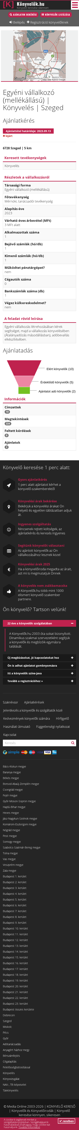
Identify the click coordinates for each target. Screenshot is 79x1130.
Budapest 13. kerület (15, 946)
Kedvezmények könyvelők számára (26, 718)
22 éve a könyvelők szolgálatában (29, 623)
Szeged (7, 1021)
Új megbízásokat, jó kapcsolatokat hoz (33, 657)
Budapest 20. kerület (15, 986)
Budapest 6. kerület (14, 905)
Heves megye (11, 813)
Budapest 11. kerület (15, 934)
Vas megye (9, 859)
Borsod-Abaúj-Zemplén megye (21, 784)
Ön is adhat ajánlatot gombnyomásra (32, 665)
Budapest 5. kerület (14, 899)
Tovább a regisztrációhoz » (25, 681)
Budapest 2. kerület (14, 882)
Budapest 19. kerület (15, 980)
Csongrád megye (13, 789)
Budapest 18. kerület (15, 975)
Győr (5, 1038)
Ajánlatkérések (34, 702)
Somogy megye (12, 841)
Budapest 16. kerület (15, 963)
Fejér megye (10, 795)
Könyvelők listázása (57, 14)
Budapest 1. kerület (14, 876)
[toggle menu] (75, 5)
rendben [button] (68, 1121)
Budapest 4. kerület (14, 894)
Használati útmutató (16, 726)
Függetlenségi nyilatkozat (53, 726)
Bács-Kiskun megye (14, 766)
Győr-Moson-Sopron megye (19, 801)
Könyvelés (9, 1073)
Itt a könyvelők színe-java (24, 673)
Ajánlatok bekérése (25, 14)
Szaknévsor (10, 702)
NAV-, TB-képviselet (14, 1084)
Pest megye (10, 836)
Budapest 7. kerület (14, 911)
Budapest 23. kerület (15, 1003)
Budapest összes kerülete (18, 1009)
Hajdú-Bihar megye (14, 807)
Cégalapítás (9, 1061)
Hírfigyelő (62, 718)
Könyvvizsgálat (11, 1079)
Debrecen (9, 1015)
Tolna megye (10, 853)
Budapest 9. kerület (14, 922)
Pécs (6, 1032)
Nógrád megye (11, 830)
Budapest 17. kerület (15, 969)
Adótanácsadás (12, 1044)
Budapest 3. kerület (14, 888)
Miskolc (7, 1027)
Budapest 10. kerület (15, 928)
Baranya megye (12, 772)
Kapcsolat (9, 735)
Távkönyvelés (10, 1090)
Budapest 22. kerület (15, 998)
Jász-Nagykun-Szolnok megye (20, 818)
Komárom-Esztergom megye (20, 824)
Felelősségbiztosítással (16, 1067)
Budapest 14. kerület (15, 951)
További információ (29, 1127)
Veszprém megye (13, 865)
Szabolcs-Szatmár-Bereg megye (21, 847)
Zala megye (9, 870)
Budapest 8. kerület (14, 917)
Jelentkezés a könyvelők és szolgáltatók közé (33, 710)
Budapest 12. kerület (15, 940)
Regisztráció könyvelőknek (49, 22)
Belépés (19, 22)
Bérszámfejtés (11, 1055)
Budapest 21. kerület (15, 992)
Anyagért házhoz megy (16, 1050)
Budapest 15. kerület (15, 957)
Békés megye (11, 778)
